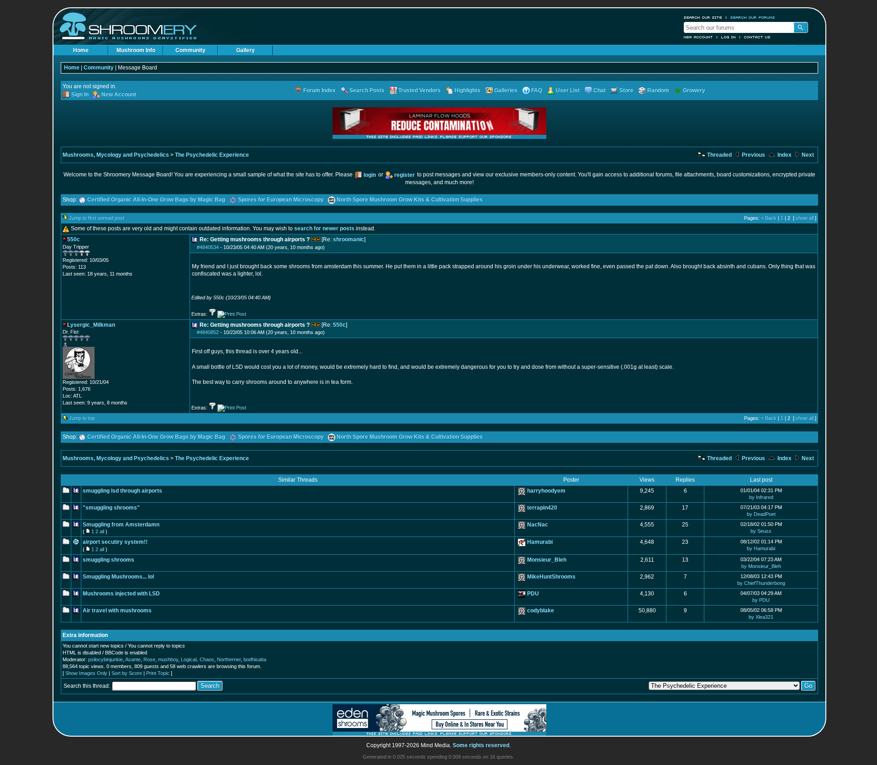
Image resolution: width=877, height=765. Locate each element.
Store (626, 90)
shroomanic (348, 239)
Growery (694, 90)
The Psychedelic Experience (212, 155)
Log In (728, 37)
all (102, 531)
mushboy (168, 659)
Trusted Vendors (419, 90)
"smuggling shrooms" (111, 508)
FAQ (536, 90)
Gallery (245, 50)
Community (190, 50)
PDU (533, 593)
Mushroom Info (135, 50)
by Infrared (761, 497)
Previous (752, 155)
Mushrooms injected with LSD (121, 593)
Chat (599, 90)
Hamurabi (540, 542)
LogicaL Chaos (197, 659)
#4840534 (208, 247)
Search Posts (367, 90)
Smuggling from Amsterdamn (121, 524)
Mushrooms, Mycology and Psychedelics (116, 155)
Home (81, 50)
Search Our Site (703, 17)
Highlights (467, 90)
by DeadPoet (761, 514)
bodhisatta (254, 659)
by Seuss (760, 531)
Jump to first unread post (96, 218)
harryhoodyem (546, 491)
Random (658, 90)
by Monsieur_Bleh (761, 566)
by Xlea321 (761, 617)
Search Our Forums (752, 17)
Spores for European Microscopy (281, 200)
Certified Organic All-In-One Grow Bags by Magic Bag (156, 200)
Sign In (80, 94)
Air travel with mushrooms (117, 610)
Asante (133, 659)
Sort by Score (126, 673)
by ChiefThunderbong (761, 583)
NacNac (537, 524)
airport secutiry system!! (115, 542)
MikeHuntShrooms (551, 577)
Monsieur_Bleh (546, 560)
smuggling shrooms (108, 560)
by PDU (761, 600)
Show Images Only (86, 673)
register (404, 175)
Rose (149, 659)
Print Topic (157, 673)
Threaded (719, 155)
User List (568, 90)
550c (339, 325)
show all (805, 218)
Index (784, 155)
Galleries (506, 90)
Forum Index (319, 90)
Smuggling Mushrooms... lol (118, 577)
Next (807, 155)
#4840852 (208, 332)
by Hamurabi (761, 548)
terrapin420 (542, 508)
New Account (698, 37)
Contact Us (757, 37)
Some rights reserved (481, 745)
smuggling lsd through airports (122, 491)
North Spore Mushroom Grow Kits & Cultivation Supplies (410, 200)
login (370, 175)
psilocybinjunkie (105, 659)
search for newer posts (324, 228)
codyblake (540, 610)
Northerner (229, 659)
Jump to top (82, 418)
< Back (769, 218)
